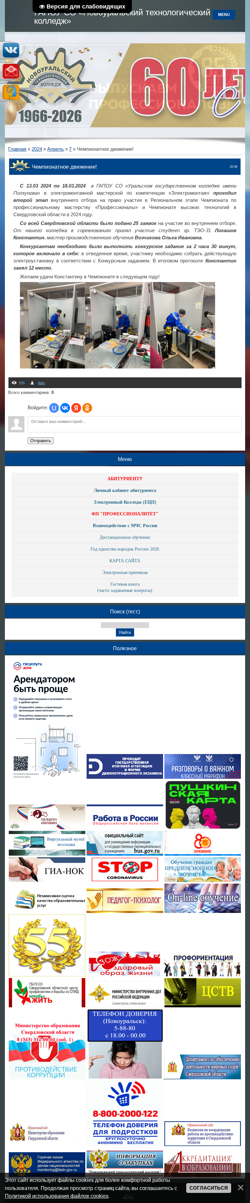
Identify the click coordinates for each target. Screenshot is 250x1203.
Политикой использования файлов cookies (56, 1196)
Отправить (40, 440)
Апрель (55, 149)
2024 (37, 149)
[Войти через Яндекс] (76, 408)
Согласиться (208, 1188)
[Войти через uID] (54, 408)
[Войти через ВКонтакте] (65, 408)
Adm (41, 383)
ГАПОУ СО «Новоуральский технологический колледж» (122, 16)
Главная (17, 149)
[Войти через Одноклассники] (87, 408)
